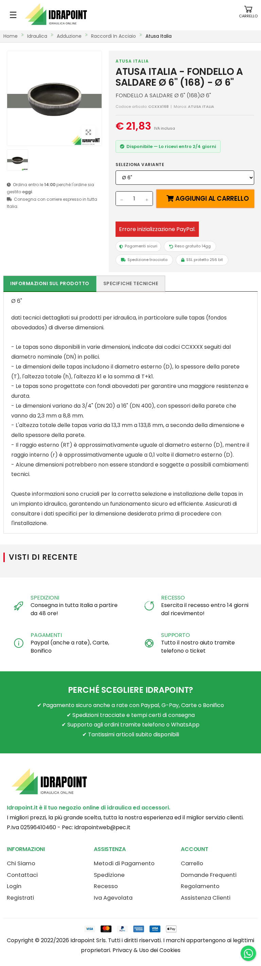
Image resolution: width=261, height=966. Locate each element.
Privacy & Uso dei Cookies (146, 950)
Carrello (192, 863)
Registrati (20, 898)
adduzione (69, 36)
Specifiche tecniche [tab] (130, 283)
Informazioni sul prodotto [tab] (49, 283)
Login (14, 886)
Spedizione (109, 875)
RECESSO (173, 598)
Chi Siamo (21, 863)
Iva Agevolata (113, 898)
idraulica (37, 36)
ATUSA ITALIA (132, 61)
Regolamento (200, 886)
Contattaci (22, 875)
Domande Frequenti (209, 875)
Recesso (106, 886)
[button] (248, 15)
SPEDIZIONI (45, 598)
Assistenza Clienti (205, 898)
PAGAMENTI (46, 635)
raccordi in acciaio (113, 36)
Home (10, 36)
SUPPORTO (175, 635)
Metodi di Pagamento (124, 863)
